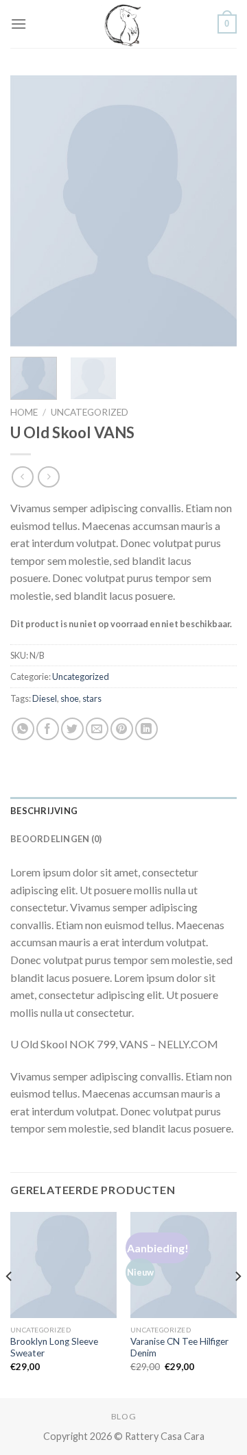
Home (24, 412)
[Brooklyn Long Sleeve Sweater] (63, 1265)
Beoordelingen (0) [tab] (56, 838)
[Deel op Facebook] (47, 729)
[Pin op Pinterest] (121, 729)
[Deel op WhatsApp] (23, 729)
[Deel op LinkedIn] (146, 729)
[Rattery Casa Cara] (123, 24)
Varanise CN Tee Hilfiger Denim (179, 1347)
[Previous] (32, 211)
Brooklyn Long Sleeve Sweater (54, 1347)
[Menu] (18, 23)
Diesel (44, 698)
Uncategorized (89, 412)
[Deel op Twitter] (72, 729)
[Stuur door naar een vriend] (97, 729)
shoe (69, 698)
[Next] (214, 211)
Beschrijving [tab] (44, 810)
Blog (123, 1416)
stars (92, 698)
